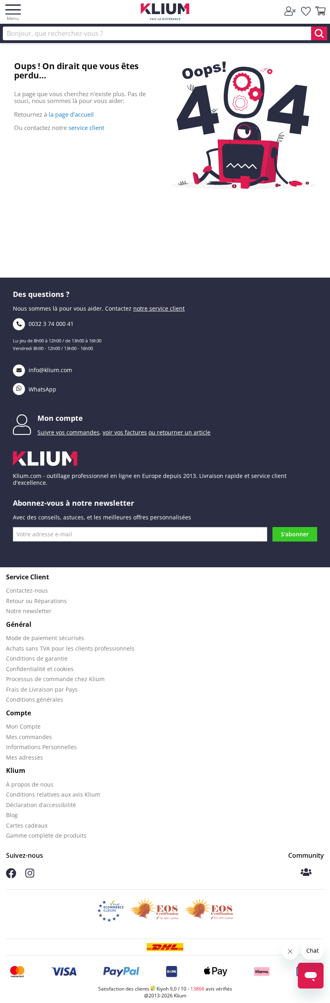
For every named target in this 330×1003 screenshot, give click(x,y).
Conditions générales (34, 699)
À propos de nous (30, 784)
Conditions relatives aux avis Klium (53, 794)
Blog (12, 815)
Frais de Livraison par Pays (42, 689)
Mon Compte (23, 726)
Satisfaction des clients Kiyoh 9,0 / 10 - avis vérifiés (165, 988)
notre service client (159, 308)
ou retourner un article (179, 432)
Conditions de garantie (37, 658)
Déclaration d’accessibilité (41, 805)
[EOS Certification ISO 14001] (209, 911)
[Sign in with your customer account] (291, 11)
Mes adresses (24, 757)
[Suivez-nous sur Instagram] (29, 875)
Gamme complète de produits (46, 835)
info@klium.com (50, 370)
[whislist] (306, 11)
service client (86, 128)
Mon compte (60, 418)
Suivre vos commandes (68, 432)
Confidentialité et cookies (40, 669)
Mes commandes (29, 737)
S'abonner (295, 534)
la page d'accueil (71, 114)
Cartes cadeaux (26, 825)
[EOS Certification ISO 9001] (154, 911)
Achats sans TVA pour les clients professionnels (70, 648)
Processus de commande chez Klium (55, 679)
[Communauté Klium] (306, 872)
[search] (319, 33)
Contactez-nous (27, 590)
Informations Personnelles (41, 747)
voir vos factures (125, 432)
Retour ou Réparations (36, 601)
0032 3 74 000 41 (50, 323)
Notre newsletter (29, 611)
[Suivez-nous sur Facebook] (11, 876)
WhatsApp (41, 389)
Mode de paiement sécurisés (45, 638)
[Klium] (165, 13)
